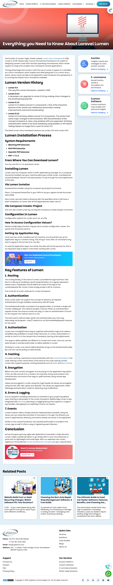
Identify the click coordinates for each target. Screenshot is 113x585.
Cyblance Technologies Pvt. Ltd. (41, 580)
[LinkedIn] (93, 580)
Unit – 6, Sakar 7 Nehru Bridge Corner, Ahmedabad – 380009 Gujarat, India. (30, 548)
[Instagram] (98, 580)
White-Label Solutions (68, 571)
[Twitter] (88, 580)
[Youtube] (108, 580)
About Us (63, 547)
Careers (6, 565)
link (20, 164)
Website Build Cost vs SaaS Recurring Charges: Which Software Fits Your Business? (18, 500)
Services (62, 534)
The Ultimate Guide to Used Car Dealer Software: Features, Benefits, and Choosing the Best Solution (92, 500)
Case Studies (77, 4)
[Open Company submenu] (83, 4)
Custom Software (64, 4)
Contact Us (7, 562)
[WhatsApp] (108, 574)
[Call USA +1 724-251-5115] (108, 566)
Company (89, 4)
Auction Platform (32, 4)
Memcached (66, 363)
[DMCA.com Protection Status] (8, 580)
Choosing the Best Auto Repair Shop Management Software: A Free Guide (56, 500)
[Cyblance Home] (10, 4)
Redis (55, 363)
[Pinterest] (103, 580)
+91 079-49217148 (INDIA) (19, 539)
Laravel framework (61, 358)
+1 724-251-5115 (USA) (17, 542)
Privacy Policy (8, 571)
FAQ (4, 568)
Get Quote (103, 4)
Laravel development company (39, 442)
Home (22, 4)
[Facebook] (83, 580)
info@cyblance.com (16, 545)
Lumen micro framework (52, 58)
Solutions (63, 537)
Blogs (61, 544)
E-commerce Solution (48, 4)
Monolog (22, 401)
